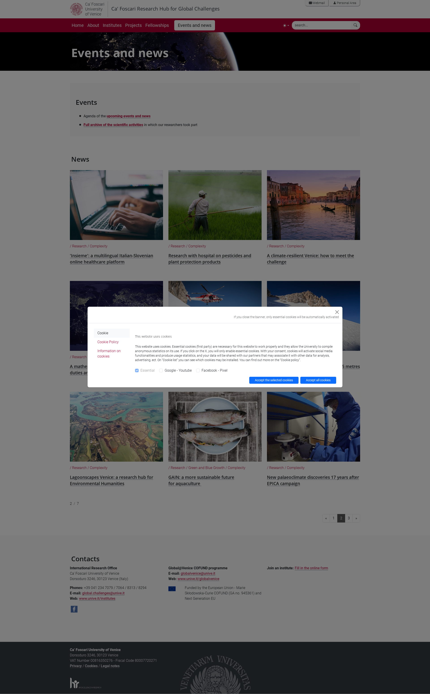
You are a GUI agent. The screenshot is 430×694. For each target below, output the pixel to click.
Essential (147, 370)
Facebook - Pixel (215, 370)
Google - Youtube (178, 370)
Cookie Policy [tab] (108, 342)
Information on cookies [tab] (109, 353)
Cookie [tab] (102, 333)
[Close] (337, 312)
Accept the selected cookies (274, 380)
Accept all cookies (318, 380)
